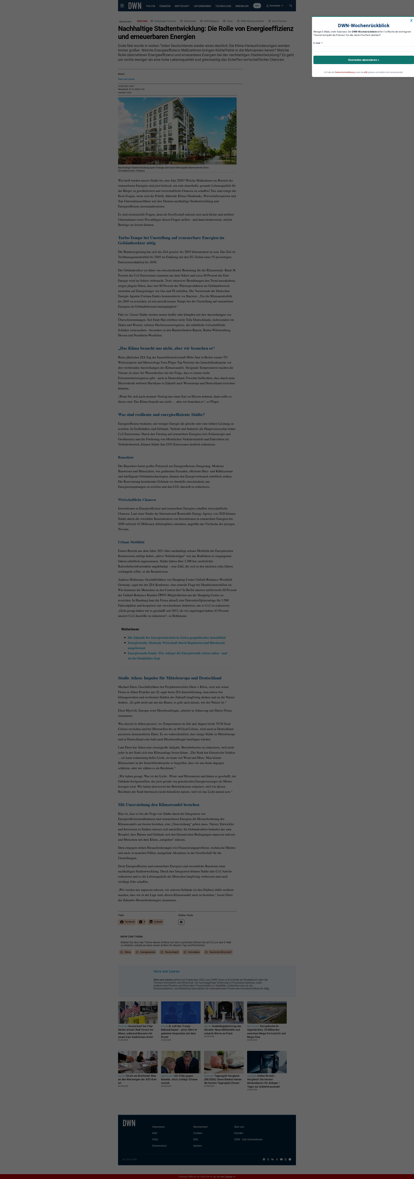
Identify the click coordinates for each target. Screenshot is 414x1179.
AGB (366, 72)
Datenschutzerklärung (344, 72)
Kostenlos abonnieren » (363, 59)
